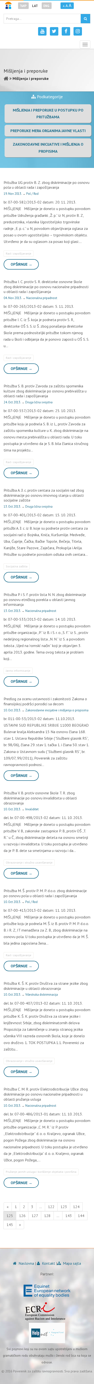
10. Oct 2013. (12, 710)
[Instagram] (77, 31)
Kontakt (48, 1263)
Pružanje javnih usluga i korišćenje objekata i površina (41, 1171)
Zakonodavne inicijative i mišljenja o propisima (56, 710)
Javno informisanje (18, 670)
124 (76, 1206)
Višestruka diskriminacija (41, 995)
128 (47, 1215)
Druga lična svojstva (39, 402)
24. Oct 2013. (12, 402)
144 (81, 1215)
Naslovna (26, 1263)
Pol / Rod (32, 194)
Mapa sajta (71, 1263)
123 (63, 1206)
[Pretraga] (85, 18)
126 (22, 1215)
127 (35, 1215)
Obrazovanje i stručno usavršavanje (29, 862)
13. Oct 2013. (12, 506)
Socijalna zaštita (16, 566)
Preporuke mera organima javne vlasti (48, 130)
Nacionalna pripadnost (41, 298)
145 (10, 1224)
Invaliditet (32, 809)
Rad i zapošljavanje (18, 253)
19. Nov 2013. (13, 194)
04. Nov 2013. (13, 298)
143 (68, 1215)
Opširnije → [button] (21, 264)
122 (51, 1206)
